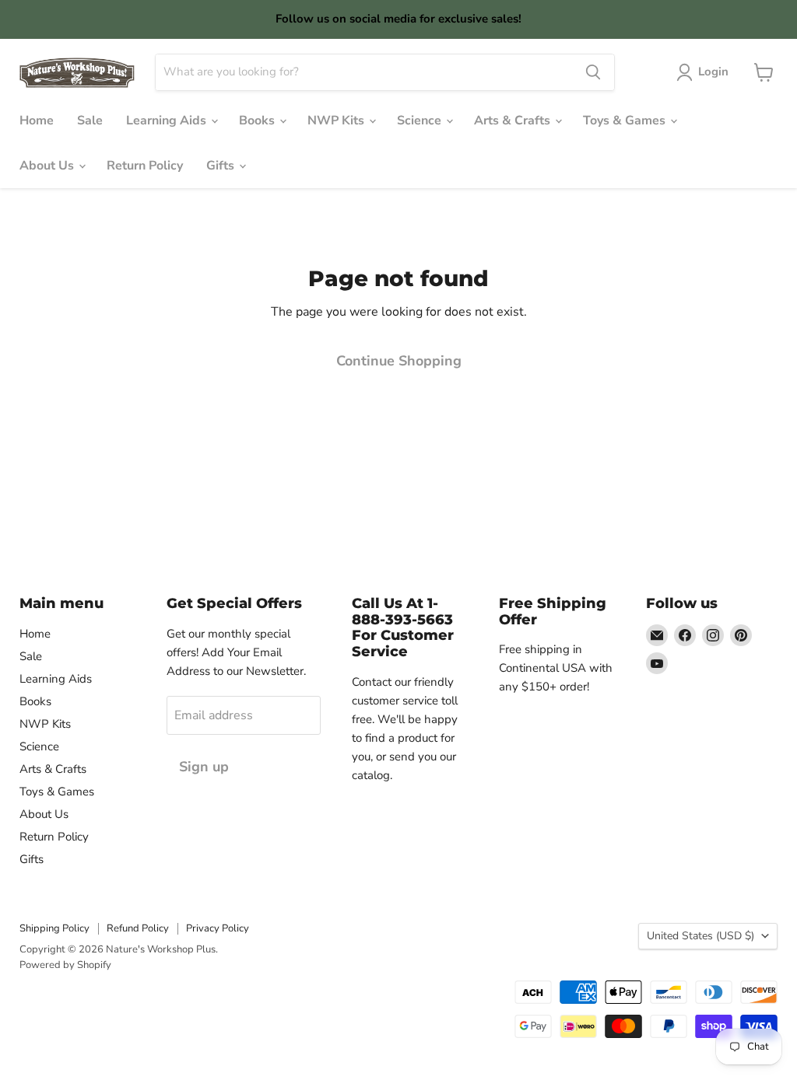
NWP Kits (337, 120)
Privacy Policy (217, 928)
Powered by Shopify (65, 965)
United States (700, 935)
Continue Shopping (399, 360)
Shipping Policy (54, 928)
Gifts (221, 165)
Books (258, 120)
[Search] (593, 72)
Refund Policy (138, 928)
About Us (48, 165)
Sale (90, 120)
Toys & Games (626, 120)
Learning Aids (167, 120)
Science (420, 120)
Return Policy (145, 165)
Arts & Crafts (513, 120)
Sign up (204, 766)
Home (36, 120)
